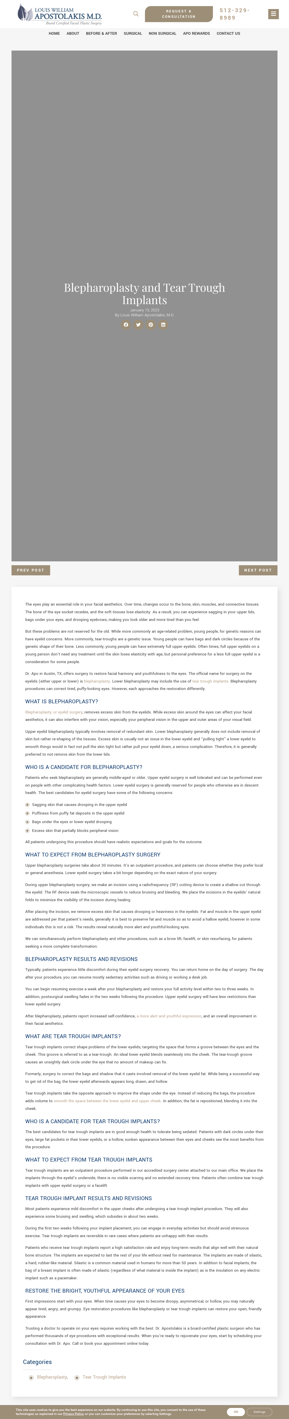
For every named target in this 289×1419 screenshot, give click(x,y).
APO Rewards (196, 33)
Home (54, 33)
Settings (260, 1412)
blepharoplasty (97, 681)
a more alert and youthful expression (169, 1016)
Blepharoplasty (52, 1377)
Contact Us (228, 33)
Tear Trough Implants (104, 1377)
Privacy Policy (73, 1414)
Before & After (101, 33)
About (73, 33)
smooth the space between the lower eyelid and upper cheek (107, 1101)
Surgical (133, 33)
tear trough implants (210, 681)
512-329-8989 (235, 14)
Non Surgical (162, 33)
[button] (126, 325)
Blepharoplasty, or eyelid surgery (54, 712)
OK (236, 1412)
